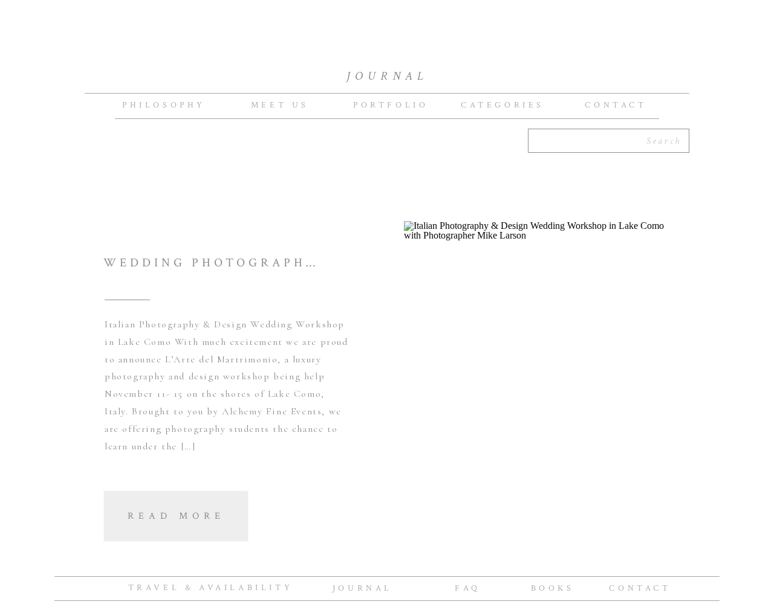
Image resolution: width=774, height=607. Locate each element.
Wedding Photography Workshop (261, 263)
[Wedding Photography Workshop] (537, 390)
